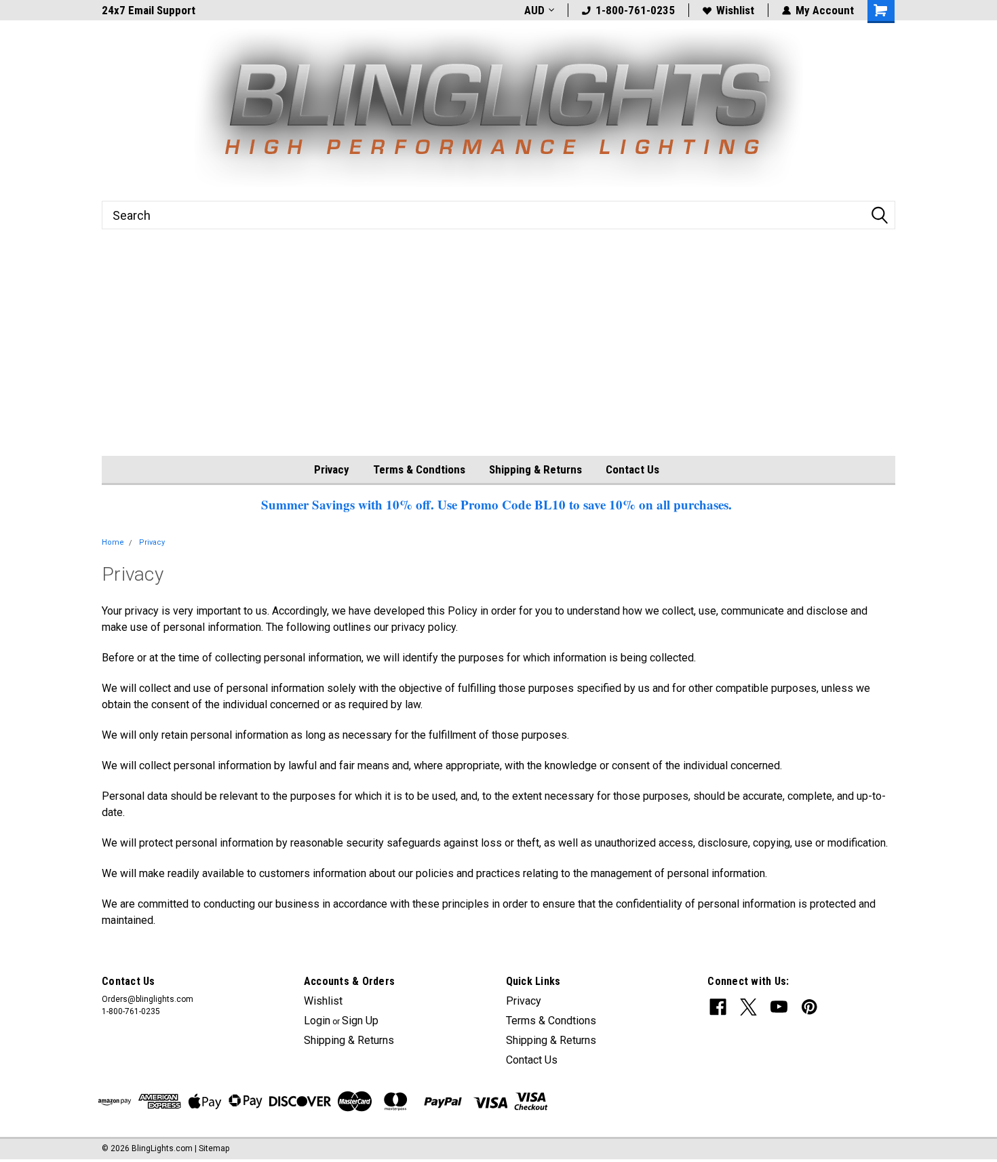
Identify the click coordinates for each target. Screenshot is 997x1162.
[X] (748, 1007)
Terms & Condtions (419, 469)
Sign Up (360, 1020)
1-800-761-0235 (635, 10)
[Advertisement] (498, 354)
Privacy (331, 469)
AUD (534, 10)
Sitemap (214, 1148)
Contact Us (632, 469)
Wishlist (735, 10)
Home (113, 542)
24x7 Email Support (148, 10)
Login (317, 1020)
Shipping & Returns (535, 469)
